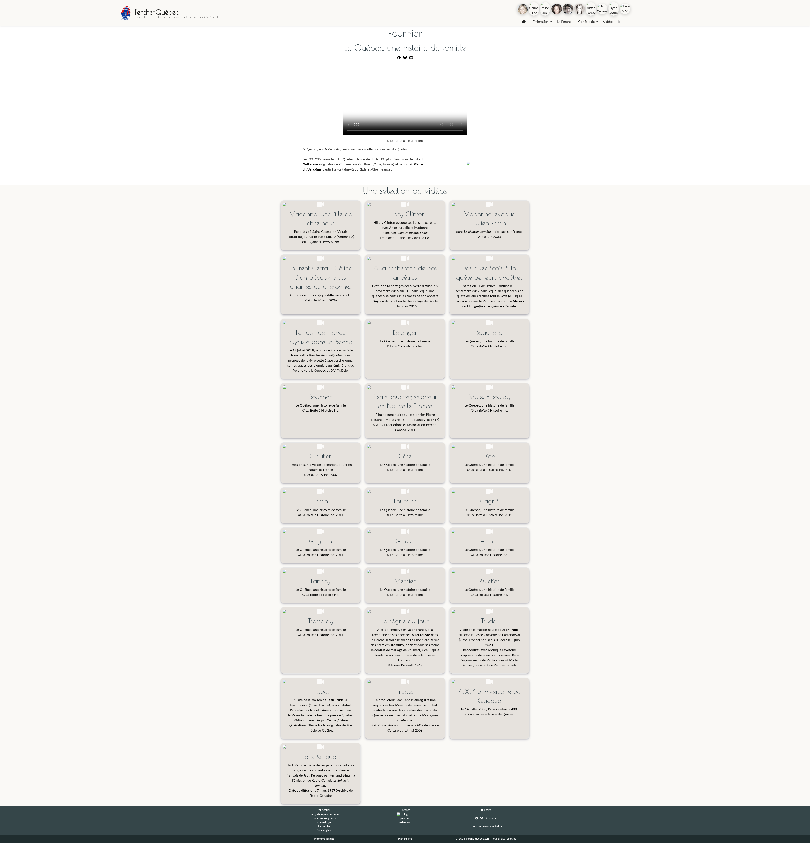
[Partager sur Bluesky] (405, 57)
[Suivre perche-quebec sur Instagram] (486, 818)
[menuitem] (524, 22)
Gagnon (378, 301)
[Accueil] (524, 22)
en (625, 21)
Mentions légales (324, 839)
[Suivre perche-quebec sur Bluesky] (481, 818)
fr (619, 21)
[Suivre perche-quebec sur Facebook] (476, 818)
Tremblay (397, 645)
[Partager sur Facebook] (399, 57)
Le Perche (564, 21)
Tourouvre (463, 301)
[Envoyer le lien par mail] (411, 57)
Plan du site (405, 839)
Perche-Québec (157, 12)
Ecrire (487, 810)
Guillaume (310, 164)
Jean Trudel (511, 630)
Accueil (326, 810)
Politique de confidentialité (486, 826)
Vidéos (608, 21)
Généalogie (586, 21)
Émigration (541, 21)
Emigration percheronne (324, 814)
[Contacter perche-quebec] (482, 810)
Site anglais (324, 830)
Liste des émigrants (324, 818)
